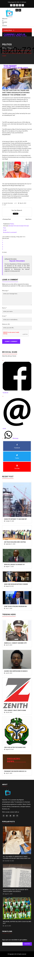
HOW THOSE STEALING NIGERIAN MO (15, 606)
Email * (4, 316)
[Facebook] (17, 445)
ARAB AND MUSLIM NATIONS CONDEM (16, 584)
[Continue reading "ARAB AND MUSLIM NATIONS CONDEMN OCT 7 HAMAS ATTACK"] (17, 576)
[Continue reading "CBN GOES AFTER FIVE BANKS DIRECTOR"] (17, 731)
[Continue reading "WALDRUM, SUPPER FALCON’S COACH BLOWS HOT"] (17, 908)
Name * (4, 308)
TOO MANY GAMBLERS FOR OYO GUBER (15, 68)
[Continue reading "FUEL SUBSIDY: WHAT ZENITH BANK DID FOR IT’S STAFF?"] (17, 693)
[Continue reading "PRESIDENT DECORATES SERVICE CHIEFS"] (17, 761)
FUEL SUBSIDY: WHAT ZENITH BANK (15, 710)
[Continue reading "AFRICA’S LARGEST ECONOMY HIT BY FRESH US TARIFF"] (17, 555)
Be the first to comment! (10, 232)
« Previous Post (6, 219)
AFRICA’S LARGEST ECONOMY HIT (14, 564)
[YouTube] (17, 465)
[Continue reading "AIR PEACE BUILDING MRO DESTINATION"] (17, 533)
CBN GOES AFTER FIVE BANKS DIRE (15, 747)
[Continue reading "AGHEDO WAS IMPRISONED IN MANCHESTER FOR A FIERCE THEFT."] (17, 659)
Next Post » (29, 219)
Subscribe (27, 943)
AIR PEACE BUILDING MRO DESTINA (15, 542)
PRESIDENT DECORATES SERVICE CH (15, 771)
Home (4, 48)
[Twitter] (17, 455)
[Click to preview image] (17, 78)
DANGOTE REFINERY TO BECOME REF (15, 519)
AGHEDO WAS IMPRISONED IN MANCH (16, 671)
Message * (5, 290)
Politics (10, 48)
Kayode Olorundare (8, 203)
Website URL (6, 324)
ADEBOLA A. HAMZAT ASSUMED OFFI (15, 643)
